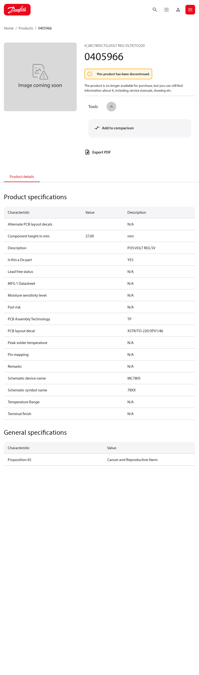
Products (26, 28)
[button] (166, 9)
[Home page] (17, 9)
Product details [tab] (22, 176)
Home (9, 28)
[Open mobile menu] (190, 10)
